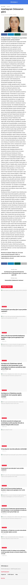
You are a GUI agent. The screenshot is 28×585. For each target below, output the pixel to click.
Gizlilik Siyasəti (11, 574)
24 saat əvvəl (4, 426)
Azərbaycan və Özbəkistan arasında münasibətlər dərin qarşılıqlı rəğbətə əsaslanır (11, 395)
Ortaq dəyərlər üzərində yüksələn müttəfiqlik (14, 449)
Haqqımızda (3, 574)
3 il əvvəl (3, 14)
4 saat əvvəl (4, 313)
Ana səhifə (3, 6)
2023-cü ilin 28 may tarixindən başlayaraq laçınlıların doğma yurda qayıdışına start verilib (13, 337)
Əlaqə (16, 574)
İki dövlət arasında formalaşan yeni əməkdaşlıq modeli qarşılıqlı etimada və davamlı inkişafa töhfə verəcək (12, 422)
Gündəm (8, 6)
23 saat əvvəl (4, 370)
